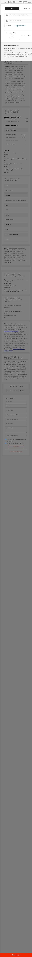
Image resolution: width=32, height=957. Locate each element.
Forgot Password (20, 26)
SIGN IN (9, 26)
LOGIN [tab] (12, 9)
